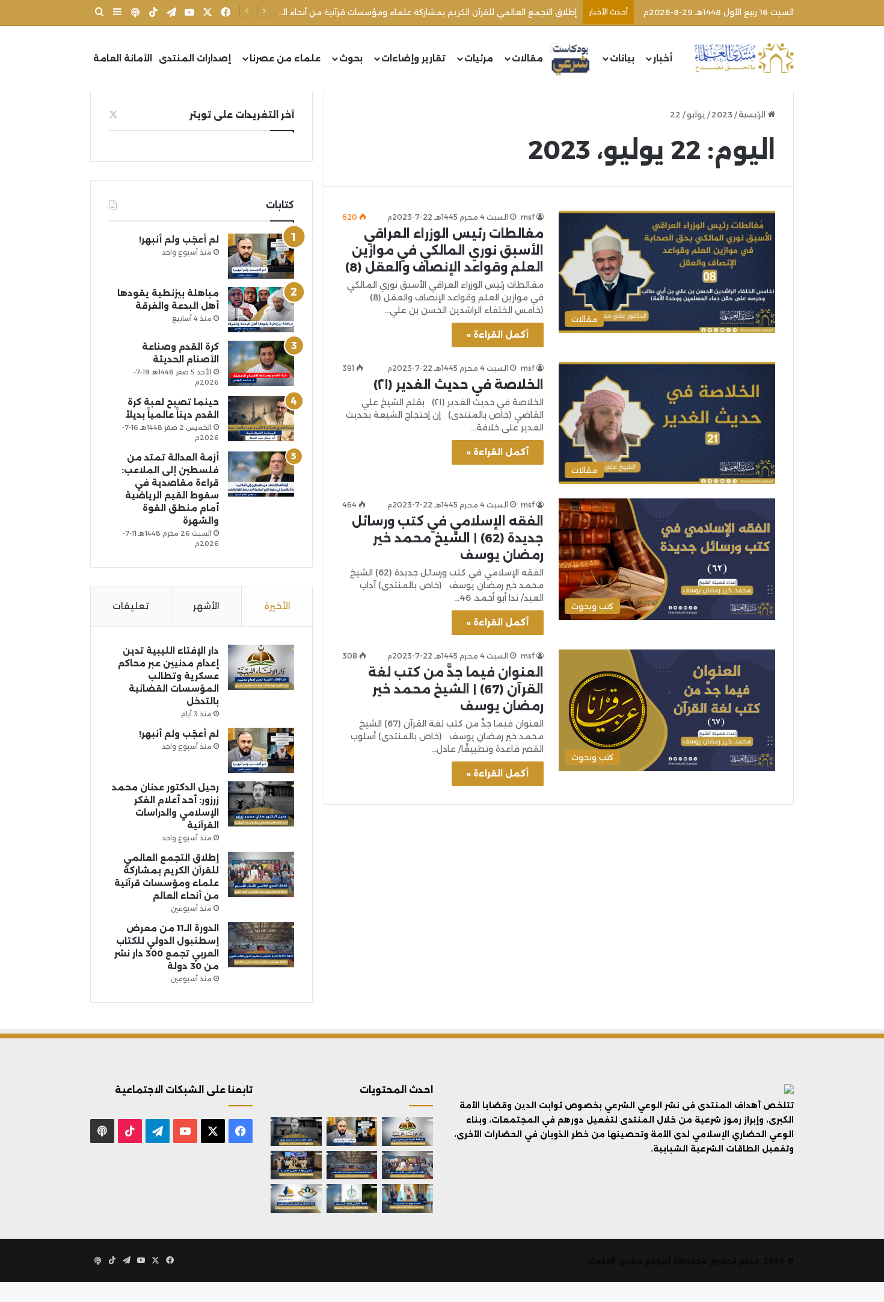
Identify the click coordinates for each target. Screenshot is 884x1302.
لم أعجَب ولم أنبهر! (179, 239)
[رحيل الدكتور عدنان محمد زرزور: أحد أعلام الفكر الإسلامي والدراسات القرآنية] (261, 803)
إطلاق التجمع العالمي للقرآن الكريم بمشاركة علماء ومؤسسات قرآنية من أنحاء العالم (421, 12)
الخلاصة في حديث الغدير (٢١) (458, 384)
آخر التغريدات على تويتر (241, 114)
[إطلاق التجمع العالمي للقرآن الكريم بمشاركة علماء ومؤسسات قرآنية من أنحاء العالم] (261, 874)
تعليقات (130, 606)
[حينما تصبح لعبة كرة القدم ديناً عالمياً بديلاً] (261, 418)
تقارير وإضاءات (413, 58)
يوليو (696, 114)
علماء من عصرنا (285, 58)
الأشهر (206, 606)
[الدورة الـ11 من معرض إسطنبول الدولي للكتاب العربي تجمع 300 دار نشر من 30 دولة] (261, 944)
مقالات (527, 58)
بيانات (622, 58)
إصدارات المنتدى (195, 58)
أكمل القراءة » (498, 334)
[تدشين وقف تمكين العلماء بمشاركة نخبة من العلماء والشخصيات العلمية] (296, 1165)
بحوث (351, 58)
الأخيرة (277, 606)
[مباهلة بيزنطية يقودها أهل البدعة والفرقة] (261, 309)
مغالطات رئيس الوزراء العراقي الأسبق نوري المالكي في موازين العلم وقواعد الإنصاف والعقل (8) (444, 250)
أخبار (662, 58)
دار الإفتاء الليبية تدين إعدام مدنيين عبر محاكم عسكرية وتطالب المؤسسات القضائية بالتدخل (168, 676)
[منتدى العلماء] (744, 59)
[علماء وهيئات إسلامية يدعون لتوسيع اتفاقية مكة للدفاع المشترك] (407, 1198)
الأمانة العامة (122, 58)
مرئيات (478, 58)
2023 (721, 114)
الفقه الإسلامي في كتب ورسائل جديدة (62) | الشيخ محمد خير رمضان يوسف (448, 538)
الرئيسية (753, 114)
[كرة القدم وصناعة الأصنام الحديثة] (261, 363)
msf (528, 217)
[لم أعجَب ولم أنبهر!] (261, 256)
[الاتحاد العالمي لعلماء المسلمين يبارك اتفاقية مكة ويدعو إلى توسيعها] (352, 1198)
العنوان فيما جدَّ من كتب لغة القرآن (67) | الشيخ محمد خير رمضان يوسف (456, 689)
